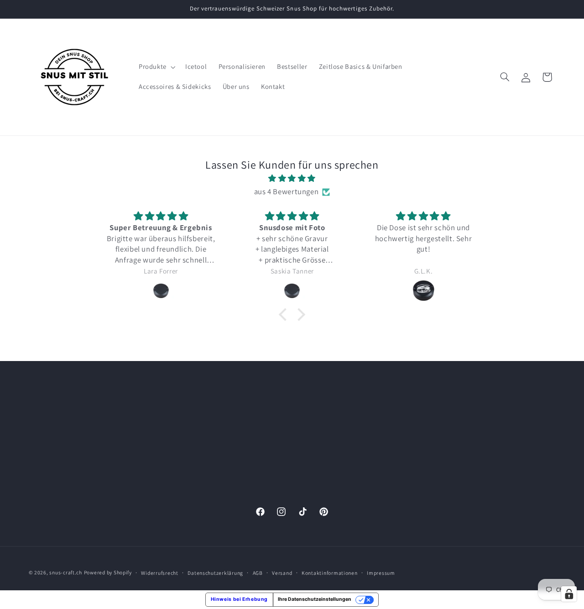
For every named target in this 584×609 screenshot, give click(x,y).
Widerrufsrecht (159, 572)
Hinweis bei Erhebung (239, 599)
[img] (292, 179)
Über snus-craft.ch (461, 480)
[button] (156, 67)
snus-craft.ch (65, 572)
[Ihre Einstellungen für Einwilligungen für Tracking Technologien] (569, 594)
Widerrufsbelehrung (463, 447)
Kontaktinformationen (330, 572)
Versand (282, 572)
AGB (439, 414)
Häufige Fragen (456, 497)
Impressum (450, 397)
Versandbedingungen (465, 431)
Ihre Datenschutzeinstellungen (314, 599)
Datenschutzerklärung (467, 464)
